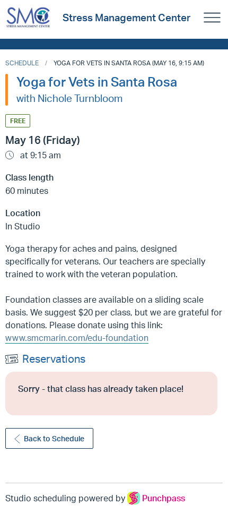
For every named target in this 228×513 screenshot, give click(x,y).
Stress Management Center (126, 17)
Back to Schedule (54, 438)
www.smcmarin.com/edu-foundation (76, 337)
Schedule (22, 63)
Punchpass (163, 498)
